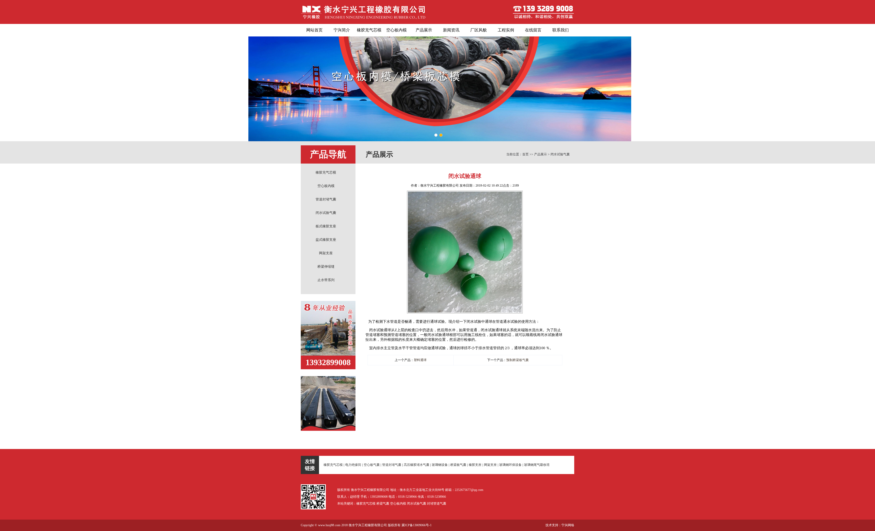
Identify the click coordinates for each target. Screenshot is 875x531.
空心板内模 (396, 30)
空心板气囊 (372, 465)
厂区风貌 (478, 30)
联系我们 (560, 30)
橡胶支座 (475, 465)
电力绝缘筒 (353, 465)
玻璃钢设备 (440, 465)
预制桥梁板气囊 (517, 360)
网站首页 (314, 30)
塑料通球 (420, 360)
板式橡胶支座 (326, 226)
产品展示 (424, 30)
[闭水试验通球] (465, 193)
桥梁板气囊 (458, 465)
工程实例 (506, 30)
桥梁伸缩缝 (326, 266)
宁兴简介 (342, 30)
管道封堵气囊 (326, 199)
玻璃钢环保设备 (510, 465)
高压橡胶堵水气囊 (416, 465)
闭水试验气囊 (326, 213)
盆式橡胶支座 (326, 239)
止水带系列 (326, 280)
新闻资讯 (451, 30)
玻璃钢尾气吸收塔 (537, 465)
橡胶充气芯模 (369, 30)
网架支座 (326, 253)
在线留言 (533, 30)
